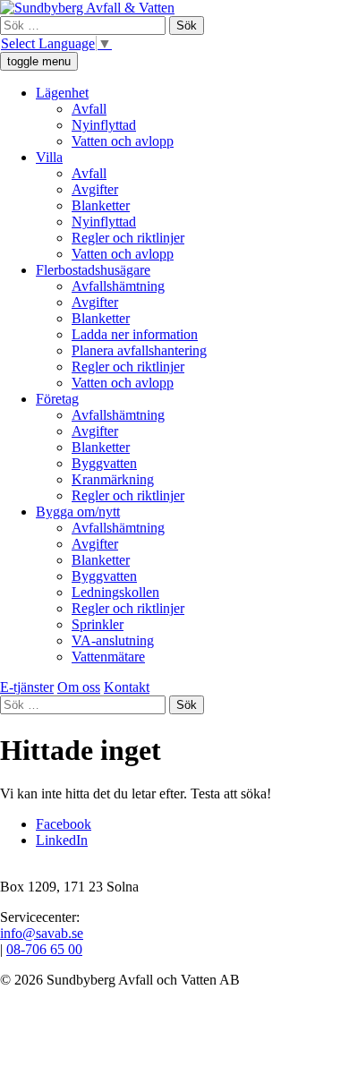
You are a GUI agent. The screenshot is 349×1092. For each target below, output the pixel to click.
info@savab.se (41, 933)
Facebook (63, 824)
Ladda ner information (135, 334)
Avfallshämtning (118, 286)
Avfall (89, 108)
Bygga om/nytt (78, 511)
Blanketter (101, 205)
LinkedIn (62, 840)
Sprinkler (97, 624)
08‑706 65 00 (44, 949)
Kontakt (126, 687)
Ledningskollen (115, 592)
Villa (49, 157)
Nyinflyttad (104, 124)
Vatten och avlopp (123, 141)
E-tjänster (27, 687)
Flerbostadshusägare (93, 269)
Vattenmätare (108, 656)
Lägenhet (62, 92)
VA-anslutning (113, 640)
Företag (57, 398)
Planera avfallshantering (139, 350)
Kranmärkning (113, 479)
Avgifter (95, 189)
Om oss (78, 687)
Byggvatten (104, 463)
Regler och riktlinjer (128, 237)
